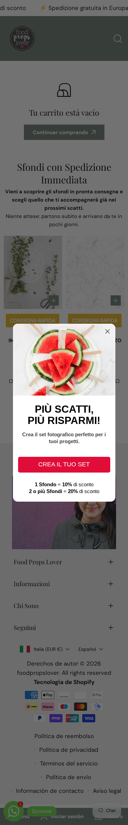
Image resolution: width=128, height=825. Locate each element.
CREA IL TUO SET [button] (64, 464)
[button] (107, 331)
